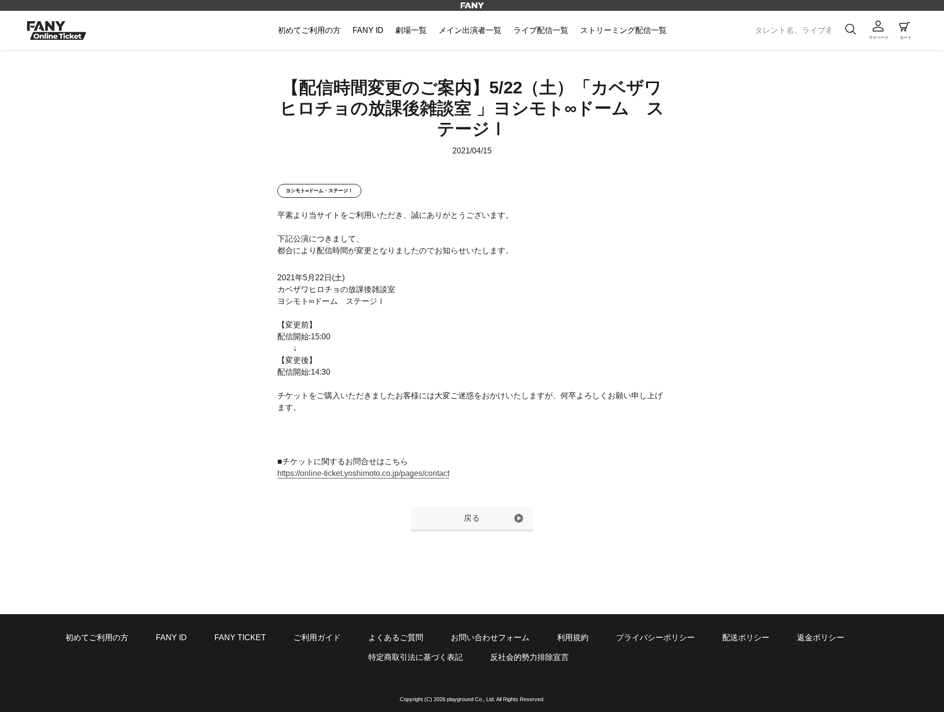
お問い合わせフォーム (490, 637)
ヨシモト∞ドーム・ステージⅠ (319, 190)
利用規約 (573, 637)
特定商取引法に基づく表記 (415, 657)
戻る (472, 518)
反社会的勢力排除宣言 (529, 657)
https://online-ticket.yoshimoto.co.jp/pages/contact (363, 473)
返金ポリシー (820, 637)
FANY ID (171, 637)
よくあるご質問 (395, 637)
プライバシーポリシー (655, 637)
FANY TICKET (240, 637)
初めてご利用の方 (96, 637)
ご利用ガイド (317, 637)
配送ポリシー (745, 637)
